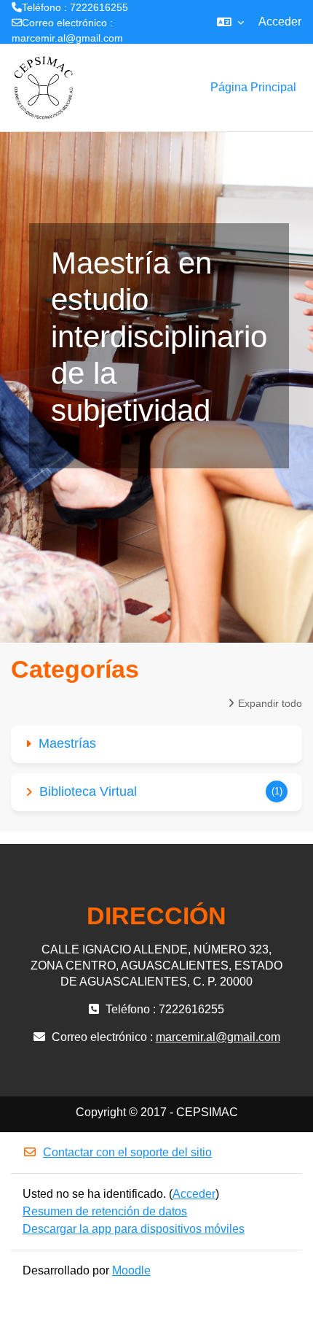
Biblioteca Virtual (88, 791)
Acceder (279, 21)
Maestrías (67, 743)
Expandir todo (270, 703)
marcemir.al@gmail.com (67, 38)
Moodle (131, 1270)
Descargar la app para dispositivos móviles (134, 1229)
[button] (230, 22)
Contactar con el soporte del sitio (127, 1152)
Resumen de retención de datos (105, 1211)
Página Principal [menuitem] (253, 87)
